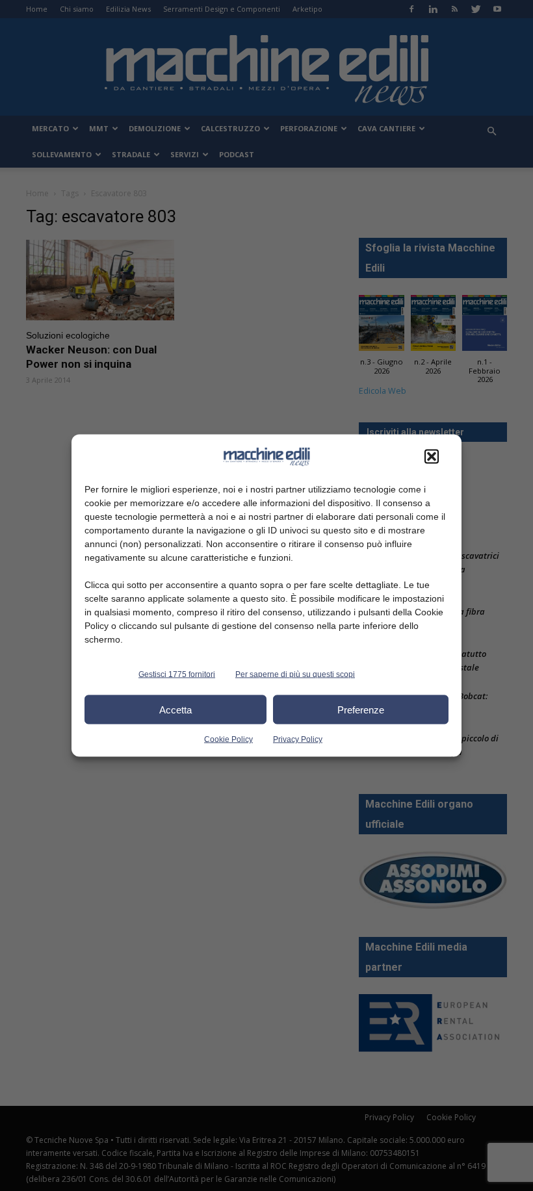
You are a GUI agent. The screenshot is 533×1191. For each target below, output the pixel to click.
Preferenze (360, 709)
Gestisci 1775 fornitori (176, 674)
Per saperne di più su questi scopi (295, 674)
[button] (431, 456)
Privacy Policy (297, 739)
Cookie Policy (228, 739)
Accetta (175, 709)
